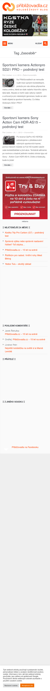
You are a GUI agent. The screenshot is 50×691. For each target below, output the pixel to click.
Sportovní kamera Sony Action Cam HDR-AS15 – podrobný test (21, 122)
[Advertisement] (25, 295)
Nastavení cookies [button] (11, 685)
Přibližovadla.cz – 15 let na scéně (21, 333)
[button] (4, 43)
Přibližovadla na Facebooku (25, 447)
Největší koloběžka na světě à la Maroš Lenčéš (24, 349)
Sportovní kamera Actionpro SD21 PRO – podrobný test (23, 67)
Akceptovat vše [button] (27, 685)
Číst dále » (8, 108)
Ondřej (8, 339)
